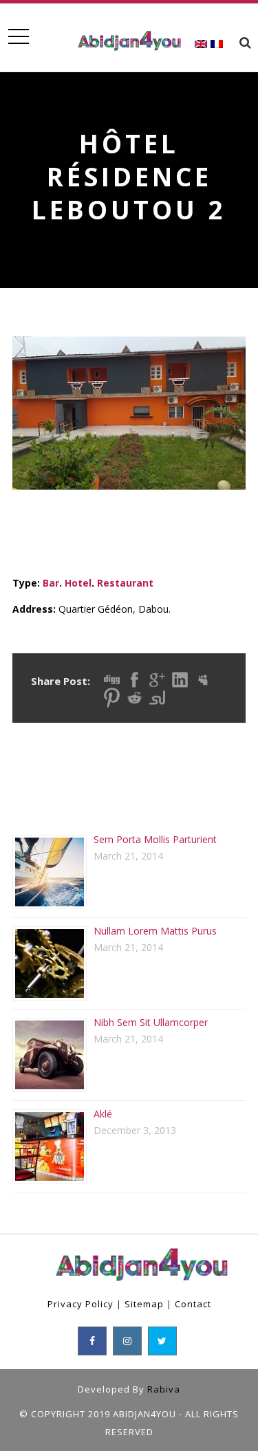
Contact (193, 1304)
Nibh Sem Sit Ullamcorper (151, 1022)
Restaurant (125, 582)
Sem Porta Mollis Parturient (155, 839)
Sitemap (144, 1304)
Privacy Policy (80, 1304)
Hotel (78, 582)
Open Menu (18, 36)
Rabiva (163, 1389)
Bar (51, 582)
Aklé (103, 1113)
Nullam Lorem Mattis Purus (155, 930)
